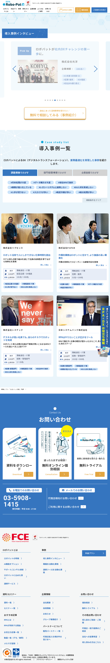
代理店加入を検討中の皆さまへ (52, 638)
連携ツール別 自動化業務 (52, 571)
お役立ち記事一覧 (11, 632)
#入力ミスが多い (40, 192)
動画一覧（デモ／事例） (14, 637)
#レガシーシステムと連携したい (52, 187)
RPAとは (7, 619)
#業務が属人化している (21, 187)
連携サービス (9, 583)
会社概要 (47, 602)
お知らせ (47, 613)
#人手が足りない (18, 192)
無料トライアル (88, 608)
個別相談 (86, 602)
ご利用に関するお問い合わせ (63, 506)
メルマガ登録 (9, 643)
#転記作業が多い (63, 192)
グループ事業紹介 (50, 619)
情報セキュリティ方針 (65, 659)
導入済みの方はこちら (91, 642)
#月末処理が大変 (18, 182)
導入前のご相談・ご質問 (91, 621)
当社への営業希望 (89, 636)
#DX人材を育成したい (83, 187)
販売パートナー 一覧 (51, 631)
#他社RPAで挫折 (65, 182)
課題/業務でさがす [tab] (20, 172)
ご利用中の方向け (99, 10)
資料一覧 (8, 602)
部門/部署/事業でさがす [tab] (55, 172)
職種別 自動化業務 (50, 564)
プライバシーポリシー (44, 659)
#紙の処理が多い (86, 192)
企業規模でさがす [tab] (90, 172)
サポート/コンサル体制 (13, 569)
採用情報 (47, 608)
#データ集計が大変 (42, 182)
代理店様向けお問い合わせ (62, 498)
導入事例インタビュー (52, 558)
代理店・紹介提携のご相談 (91, 629)
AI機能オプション (11, 564)
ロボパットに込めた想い (13, 576)
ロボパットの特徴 (11, 558)
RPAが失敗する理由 (12, 625)
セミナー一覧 (9, 608)
